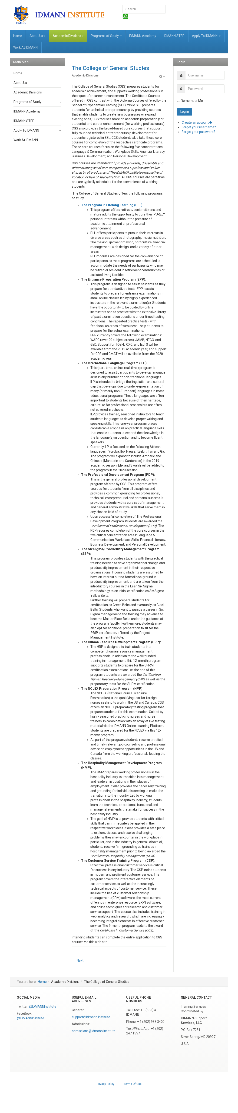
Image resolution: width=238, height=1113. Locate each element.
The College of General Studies (110, 68)
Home (17, 36)
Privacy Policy (105, 1084)
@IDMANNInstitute (42, 1006)
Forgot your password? (198, 132)
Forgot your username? (199, 127)
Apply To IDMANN (205, 36)
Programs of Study (105, 36)
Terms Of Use (133, 1084)
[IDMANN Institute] (62, 14)
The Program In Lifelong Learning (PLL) (111, 205)
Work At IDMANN (25, 47)
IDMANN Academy (142, 36)
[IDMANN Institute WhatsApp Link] (125, 16)
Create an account (195, 122)
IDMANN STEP (174, 36)
